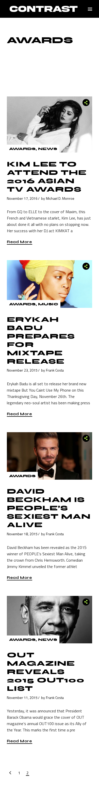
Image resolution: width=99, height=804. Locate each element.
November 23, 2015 (22, 370)
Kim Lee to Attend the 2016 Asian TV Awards (47, 177)
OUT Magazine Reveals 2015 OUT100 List (46, 672)
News (47, 149)
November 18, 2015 (22, 534)
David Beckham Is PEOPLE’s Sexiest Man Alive (49, 508)
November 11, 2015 (22, 697)
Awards (22, 149)
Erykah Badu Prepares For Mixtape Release (41, 340)
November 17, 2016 (22, 198)
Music (48, 304)
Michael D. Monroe (60, 198)
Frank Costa (55, 370)
